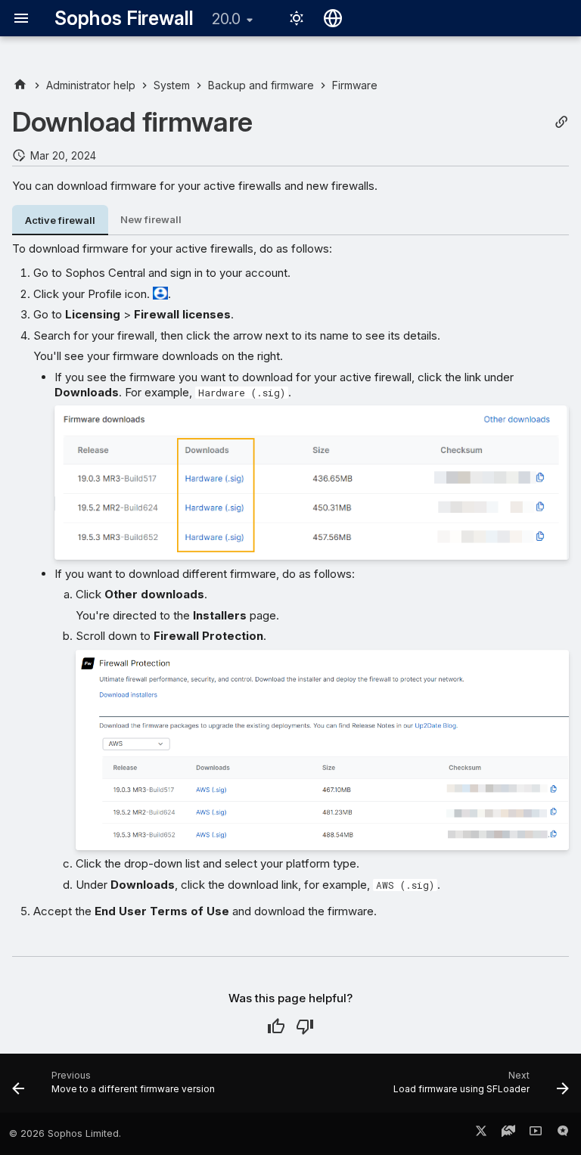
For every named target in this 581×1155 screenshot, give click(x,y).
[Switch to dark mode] (296, 18)
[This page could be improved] (305, 1026)
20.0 (226, 19)
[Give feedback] (563, 1134)
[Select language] (333, 18)
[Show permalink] (561, 122)
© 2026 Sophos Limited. (65, 1133)
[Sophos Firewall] (20, 85)
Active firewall (60, 220)
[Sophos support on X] (481, 1134)
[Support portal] (508, 1134)
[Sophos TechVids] (536, 1134)
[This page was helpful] (276, 1026)
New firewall (151, 219)
